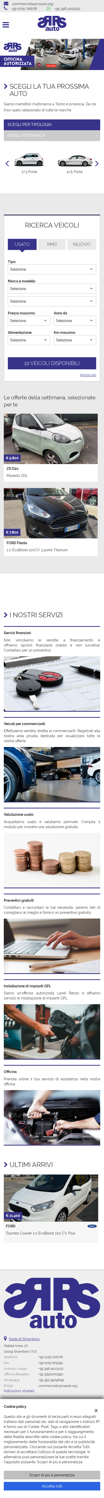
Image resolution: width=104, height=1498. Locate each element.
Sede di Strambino (24, 1339)
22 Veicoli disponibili (52, 363)
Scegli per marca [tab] (26, 135)
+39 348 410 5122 (50, 1368)
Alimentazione (20, 333)
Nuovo (81, 244)
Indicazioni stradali (19, 1391)
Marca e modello (21, 281)
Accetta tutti (52, 1486)
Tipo (11, 262)
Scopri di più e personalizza (52, 1475)
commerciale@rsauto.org (32, 4)
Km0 (52, 244)
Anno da (60, 313)
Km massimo (64, 333)
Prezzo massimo (21, 313)
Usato (22, 244)
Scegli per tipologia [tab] (30, 124)
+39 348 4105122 (67, 9)
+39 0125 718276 (24, 9)
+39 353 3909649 (51, 1380)
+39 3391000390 (50, 1374)
